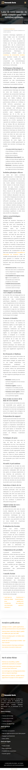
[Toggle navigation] (25, 3)
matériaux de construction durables (14, 55)
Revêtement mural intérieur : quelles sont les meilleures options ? (19, 601)
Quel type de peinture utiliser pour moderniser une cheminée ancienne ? (8, 602)
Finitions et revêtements (10, 29)
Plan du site (14, 769)
